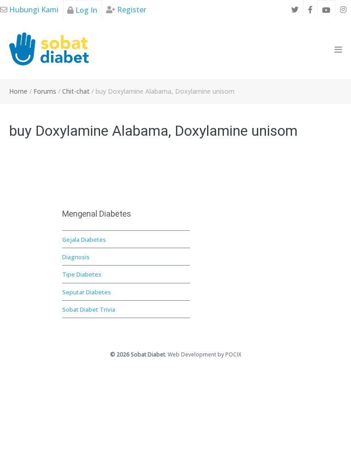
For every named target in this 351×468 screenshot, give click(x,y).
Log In (85, 10)
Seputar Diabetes (86, 292)
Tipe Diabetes (81, 274)
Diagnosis (76, 257)
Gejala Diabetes (84, 239)
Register (130, 10)
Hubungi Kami (32, 10)
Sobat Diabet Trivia (88, 309)
